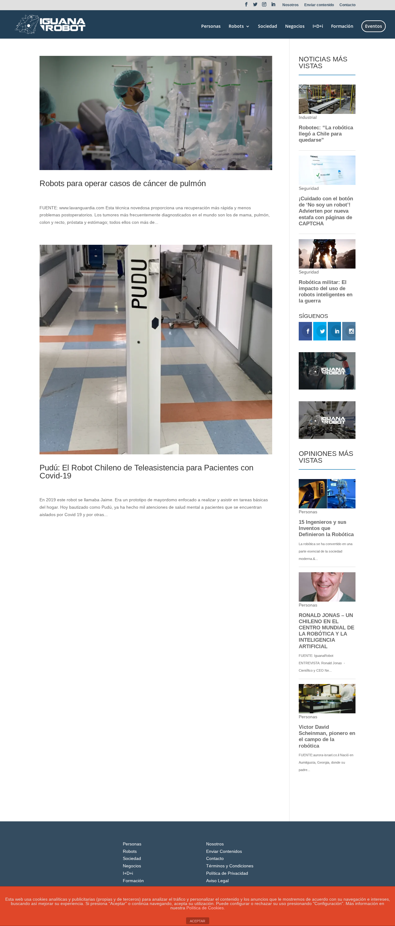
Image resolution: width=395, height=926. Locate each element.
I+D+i (318, 26)
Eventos (373, 26)
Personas (211, 26)
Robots (236, 26)
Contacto (347, 5)
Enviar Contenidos (224, 851)
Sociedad (267, 26)
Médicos (87, 193)
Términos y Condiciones (229, 865)
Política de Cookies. (205, 907)
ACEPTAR (197, 921)
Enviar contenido (319, 5)
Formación (342, 26)
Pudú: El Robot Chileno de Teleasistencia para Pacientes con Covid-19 (146, 471)
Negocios (295, 26)
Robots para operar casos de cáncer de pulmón (123, 183)
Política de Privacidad (227, 873)
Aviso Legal (217, 880)
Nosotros (290, 5)
